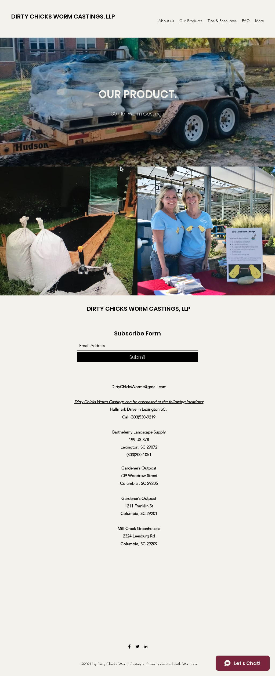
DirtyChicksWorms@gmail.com (139, 386)
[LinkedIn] (145, 646)
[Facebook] (129, 646)
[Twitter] (137, 646)
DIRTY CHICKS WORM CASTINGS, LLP (63, 16)
